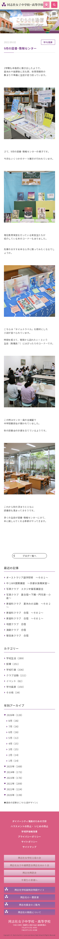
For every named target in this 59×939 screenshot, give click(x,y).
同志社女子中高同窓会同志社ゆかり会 (29, 865)
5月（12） (14, 737)
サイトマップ (29, 846)
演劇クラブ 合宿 (16, 629)
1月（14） (14, 760)
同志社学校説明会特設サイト (29, 889)
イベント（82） (15, 681)
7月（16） (14, 726)
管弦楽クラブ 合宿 (17, 635)
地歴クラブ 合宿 (16, 624)
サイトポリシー (29, 841)
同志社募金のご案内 (29, 904)
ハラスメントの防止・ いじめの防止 (29, 826)
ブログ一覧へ (29, 555)
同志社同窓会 (29, 872)
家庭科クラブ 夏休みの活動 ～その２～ (28, 605)
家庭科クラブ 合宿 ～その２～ (24, 612)
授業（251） (13, 664)
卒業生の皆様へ (29, 880)
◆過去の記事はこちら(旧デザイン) (21, 802)
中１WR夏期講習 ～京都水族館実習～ (28, 583)
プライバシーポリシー (29, 836)
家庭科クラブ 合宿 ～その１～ (24, 618)
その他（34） (13, 692)
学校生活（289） (15, 658)
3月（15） (14, 749)
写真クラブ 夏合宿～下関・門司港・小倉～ (28, 596)
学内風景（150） (15, 686)
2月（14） (14, 755)
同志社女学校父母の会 (29, 857)
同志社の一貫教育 (29, 897)
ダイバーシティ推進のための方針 (29, 821)
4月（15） (14, 743)
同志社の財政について (29, 912)
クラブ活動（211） (17, 675)
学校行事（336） (15, 669)
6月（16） (14, 732)
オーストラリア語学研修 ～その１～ (27, 577)
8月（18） (14, 720)
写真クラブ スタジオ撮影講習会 (24, 589)
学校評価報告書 (29, 831)
